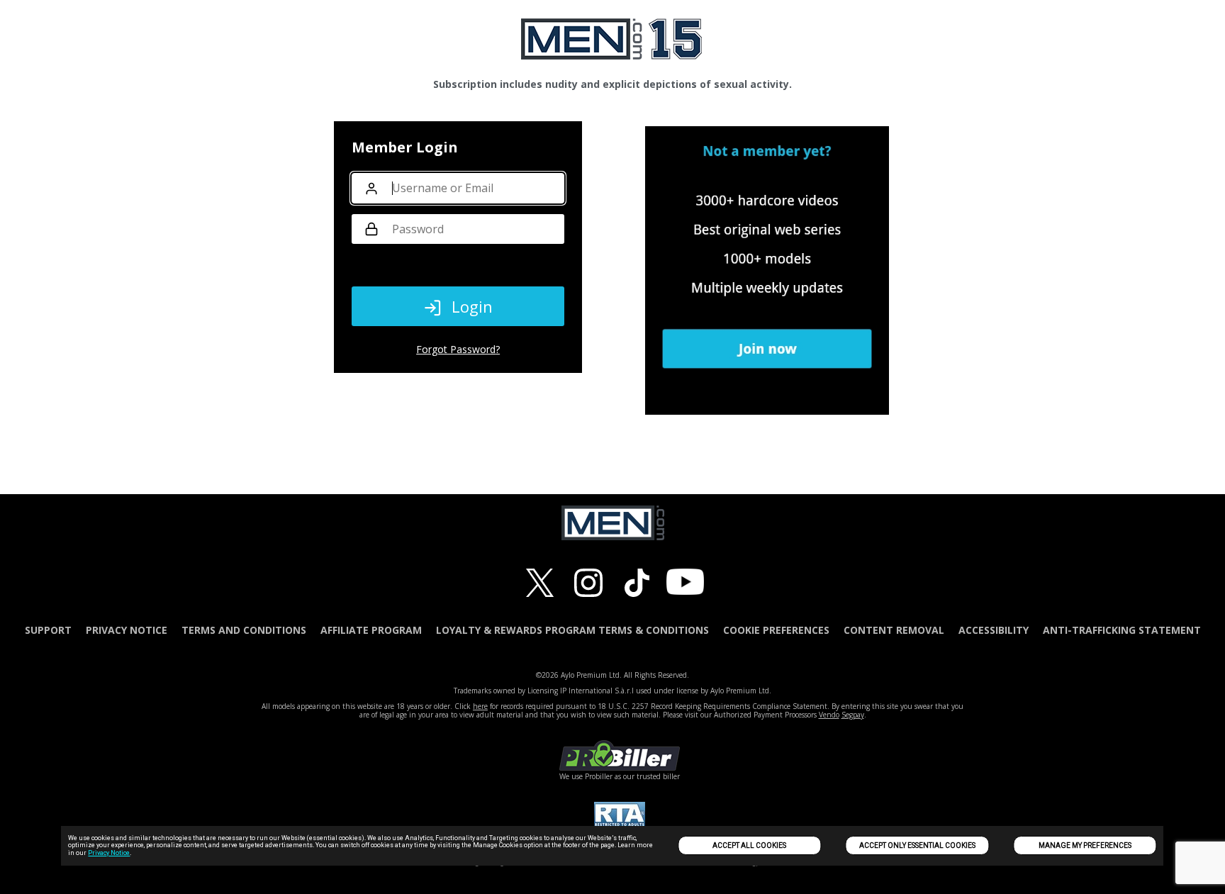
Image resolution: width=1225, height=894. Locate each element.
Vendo (829, 715)
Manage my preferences (1085, 845)
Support (48, 630)
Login (472, 306)
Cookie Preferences (776, 630)
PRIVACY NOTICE (126, 630)
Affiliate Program (371, 630)
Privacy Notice (109, 852)
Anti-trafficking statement (1122, 630)
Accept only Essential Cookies (917, 845)
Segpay (852, 715)
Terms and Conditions (243, 630)
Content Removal (894, 630)
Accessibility (993, 630)
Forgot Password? (458, 349)
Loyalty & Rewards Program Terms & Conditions (572, 630)
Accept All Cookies (749, 845)
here (480, 706)
